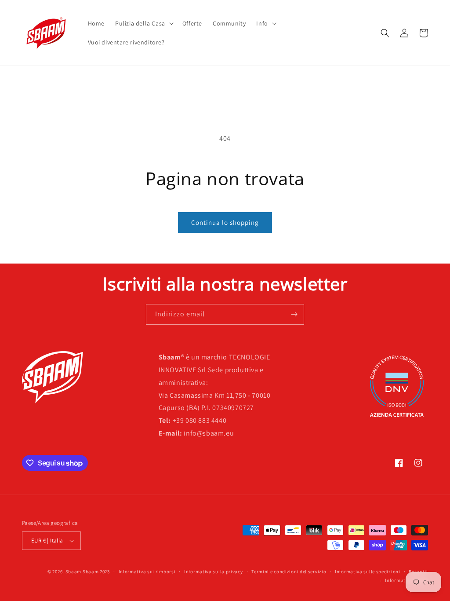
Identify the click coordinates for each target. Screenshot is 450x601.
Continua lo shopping (225, 222)
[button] (143, 23)
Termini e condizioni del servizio (288, 571)
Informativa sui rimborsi (147, 571)
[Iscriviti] (294, 314)
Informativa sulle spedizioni (367, 571)
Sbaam (73, 571)
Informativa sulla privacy (213, 571)
